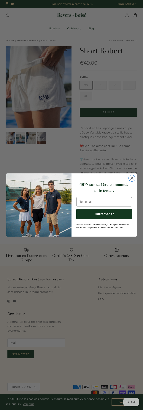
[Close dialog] (132, 178)
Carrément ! (104, 214)
